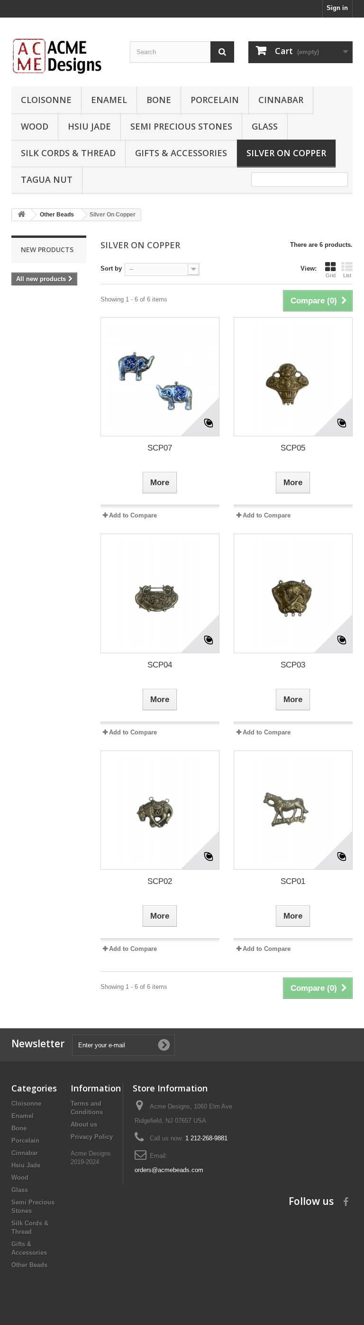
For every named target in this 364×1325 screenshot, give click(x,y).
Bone (158, 99)
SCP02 (159, 881)
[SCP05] (293, 377)
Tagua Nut (47, 179)
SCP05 (293, 447)
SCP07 (159, 447)
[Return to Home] (21, 215)
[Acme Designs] (63, 56)
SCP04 (159, 664)
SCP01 (293, 881)
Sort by (111, 268)
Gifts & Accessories (181, 153)
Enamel (109, 99)
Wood (34, 126)
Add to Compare (133, 515)
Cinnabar (280, 99)
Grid (331, 275)
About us (84, 1124)
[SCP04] (160, 593)
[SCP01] (293, 810)
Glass (265, 126)
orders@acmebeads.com (169, 1170)
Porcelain (215, 99)
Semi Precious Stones (181, 126)
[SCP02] (160, 810)
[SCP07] (160, 377)
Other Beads (29, 1265)
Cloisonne (46, 99)
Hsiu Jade (89, 126)
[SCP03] (293, 593)
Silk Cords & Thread (68, 153)
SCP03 (293, 664)
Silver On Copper (286, 153)
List (347, 275)
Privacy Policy (92, 1136)
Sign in (337, 7)
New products (47, 249)
